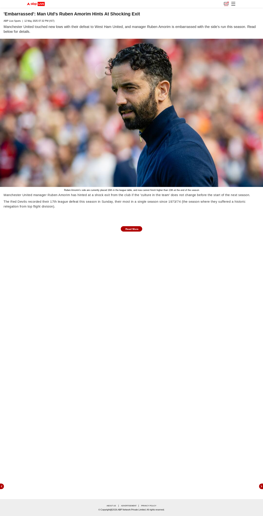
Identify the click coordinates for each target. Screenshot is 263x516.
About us (111, 506)
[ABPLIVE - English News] (36, 4)
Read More (131, 229)
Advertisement (129, 506)
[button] (233, 4)
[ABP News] (261, 486)
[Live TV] (226, 3)
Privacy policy (148, 506)
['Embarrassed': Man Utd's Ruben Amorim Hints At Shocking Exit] (131, 113)
